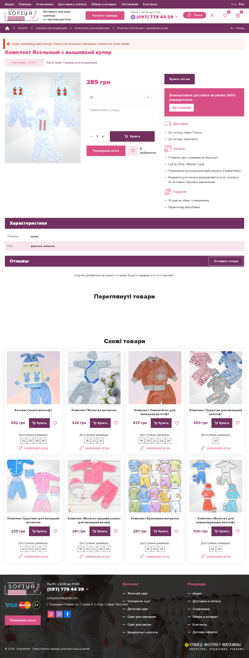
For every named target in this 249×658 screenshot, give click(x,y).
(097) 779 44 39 (154, 17)
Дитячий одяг (137, 609)
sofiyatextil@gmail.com (62, 598)
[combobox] (120, 97)
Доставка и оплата (72, 4)
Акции (9, 4)
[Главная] (7, 28)
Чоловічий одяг (139, 601)
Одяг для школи (139, 625)
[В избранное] (55, 423)
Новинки (25, 4)
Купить (135, 136)
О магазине (44, 4)
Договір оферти (205, 632)
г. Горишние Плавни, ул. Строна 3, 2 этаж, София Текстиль (87, 604)
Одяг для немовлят (141, 617)
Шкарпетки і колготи (142, 632)
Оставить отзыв (226, 261)
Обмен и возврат (104, 4)
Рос (241, 4)
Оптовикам (130, 4)
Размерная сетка (106, 151)
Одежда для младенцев (80, 63)
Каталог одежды (104, 15)
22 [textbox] (91, 97)
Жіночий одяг (137, 593)
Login (212, 15)
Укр (234, 4)
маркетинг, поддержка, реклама (217, 649)
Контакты (150, 4)
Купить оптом (179, 79)
